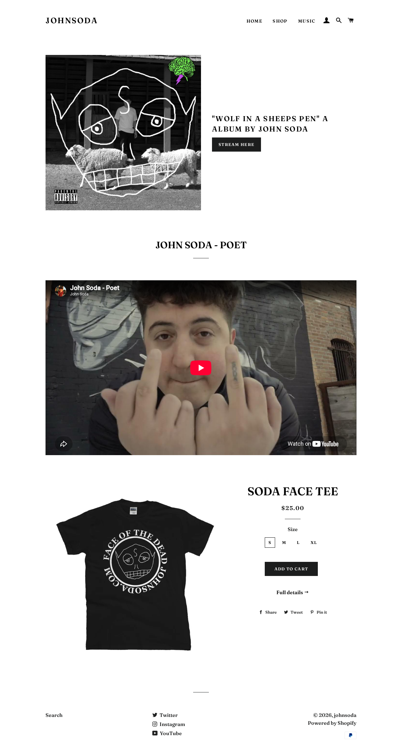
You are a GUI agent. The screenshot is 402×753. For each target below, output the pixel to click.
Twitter (168, 715)
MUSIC (307, 21)
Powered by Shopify (332, 723)
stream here (236, 144)
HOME (255, 21)
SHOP (280, 21)
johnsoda (72, 20)
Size (293, 529)
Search (54, 715)
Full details (290, 592)
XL (314, 542)
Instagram (172, 724)
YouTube (170, 733)
